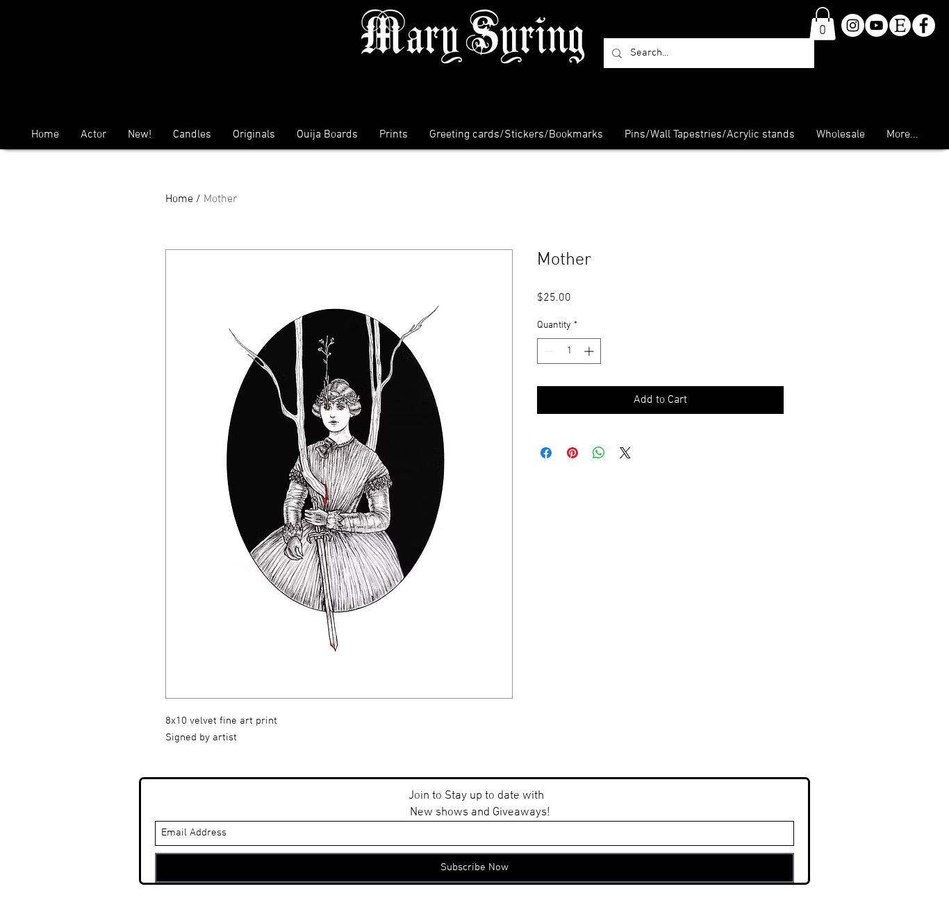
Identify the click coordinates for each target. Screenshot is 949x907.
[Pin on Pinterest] (572, 452)
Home (179, 199)
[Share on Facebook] (546, 452)
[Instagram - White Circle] (852, 25)
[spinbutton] (568, 351)
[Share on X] (625, 452)
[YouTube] (876, 25)
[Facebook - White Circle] (923, 25)
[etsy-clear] (900, 25)
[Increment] (590, 351)
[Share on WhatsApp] (599, 452)
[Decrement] (547, 351)
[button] (822, 23)
